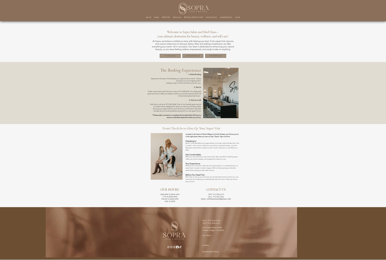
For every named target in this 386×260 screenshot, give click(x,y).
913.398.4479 (218, 194)
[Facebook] (177, 247)
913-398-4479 (214, 223)
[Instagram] (168, 247)
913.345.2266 (218, 197)
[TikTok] (180, 247)
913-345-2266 (214, 221)
